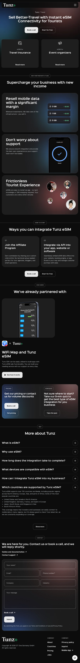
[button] (75, 5)
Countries (51, 646)
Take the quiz (52, 413)
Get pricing (11, 413)
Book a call (31, 30)
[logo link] (9, 5)
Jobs (49, 655)
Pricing (50, 651)
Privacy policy (68, 642)
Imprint (65, 646)
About (50, 642)
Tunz (37, 12)
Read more (20, 65)
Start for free (47, 30)
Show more (40, 527)
